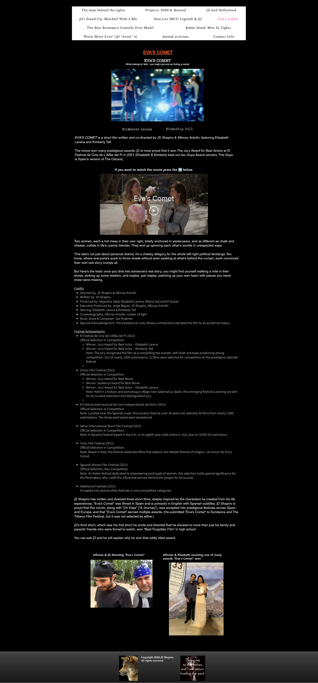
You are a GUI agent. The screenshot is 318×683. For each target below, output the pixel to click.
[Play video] (153, 210)
